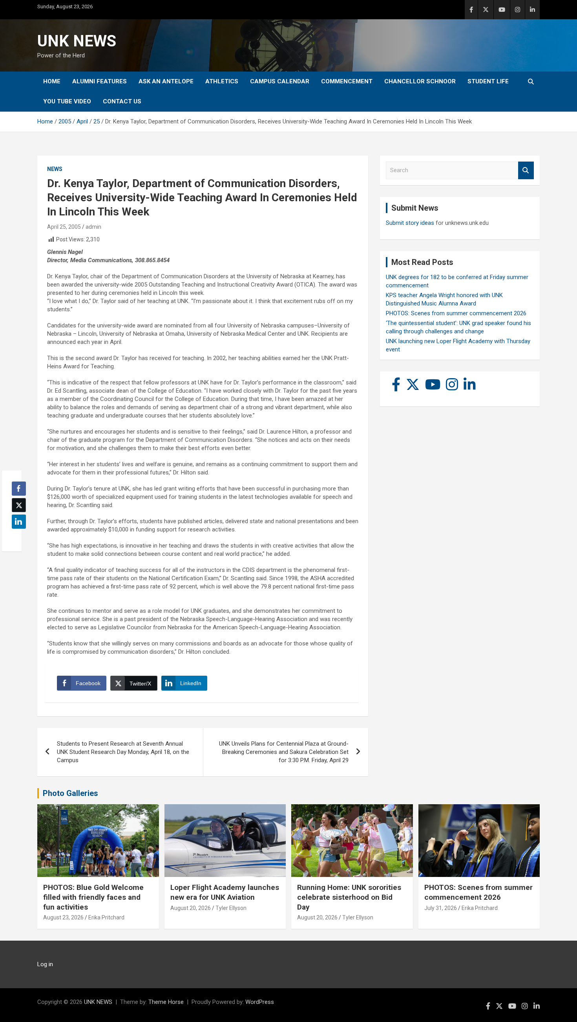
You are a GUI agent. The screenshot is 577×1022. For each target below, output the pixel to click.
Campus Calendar (279, 81)
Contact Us (122, 101)
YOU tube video (67, 101)
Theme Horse (166, 1001)
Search (526, 170)
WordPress (259, 1001)
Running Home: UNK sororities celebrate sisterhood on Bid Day (349, 897)
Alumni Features (99, 81)
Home (51, 81)
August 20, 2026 (190, 908)
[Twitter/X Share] (19, 505)
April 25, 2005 (64, 227)
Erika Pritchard (106, 917)
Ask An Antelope (166, 81)
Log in (45, 964)
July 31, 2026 (440, 908)
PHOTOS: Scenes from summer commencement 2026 (456, 313)
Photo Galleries (70, 793)
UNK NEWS (76, 41)
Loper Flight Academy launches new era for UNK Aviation (224, 892)
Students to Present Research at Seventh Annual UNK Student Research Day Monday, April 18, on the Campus (123, 752)
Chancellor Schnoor (420, 81)
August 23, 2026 (63, 917)
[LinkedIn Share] (19, 522)
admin (93, 227)
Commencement (346, 81)
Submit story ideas (410, 222)
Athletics (221, 81)
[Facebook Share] (19, 489)
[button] (16, 537)
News (54, 169)
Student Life (488, 81)
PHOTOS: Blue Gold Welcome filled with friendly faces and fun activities (93, 897)
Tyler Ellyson (231, 908)
